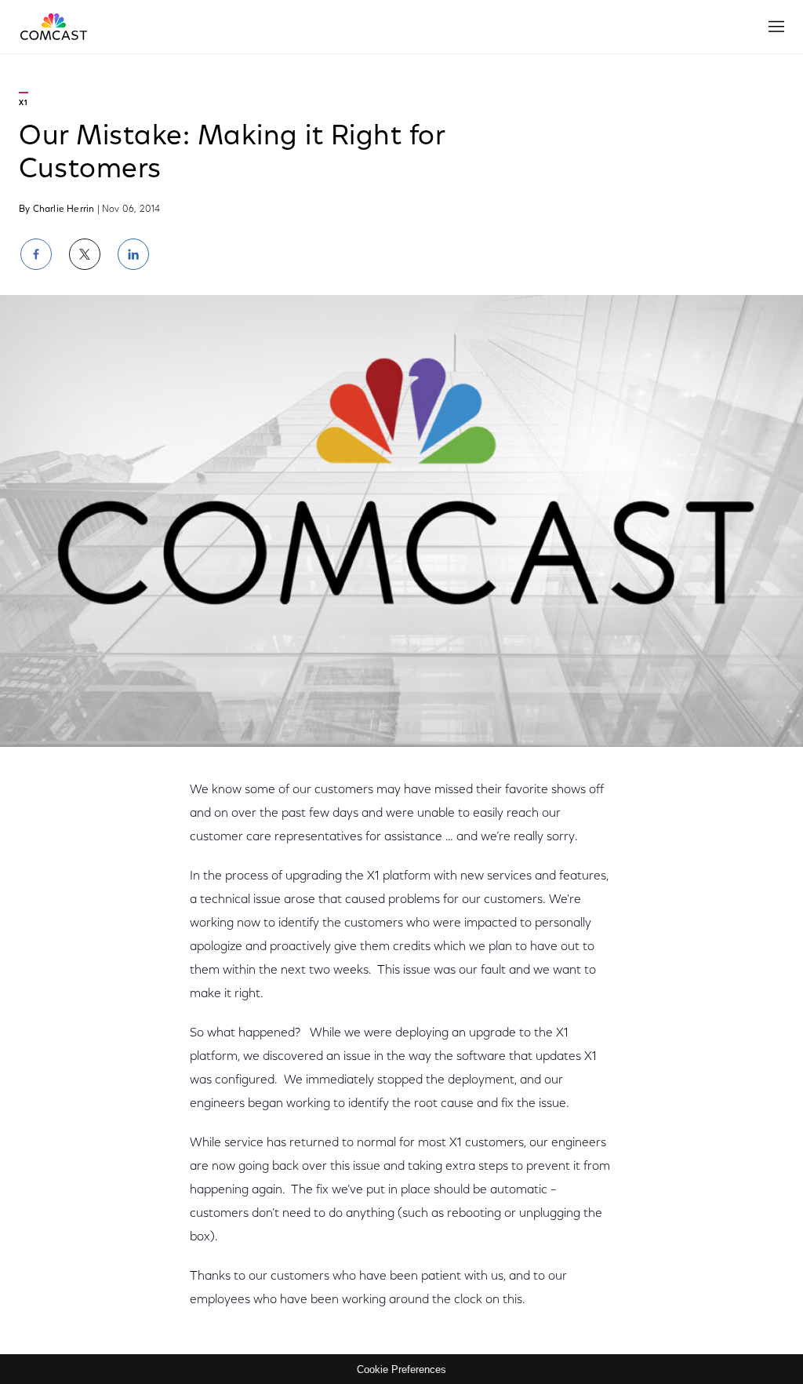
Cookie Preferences (401, 1369)
